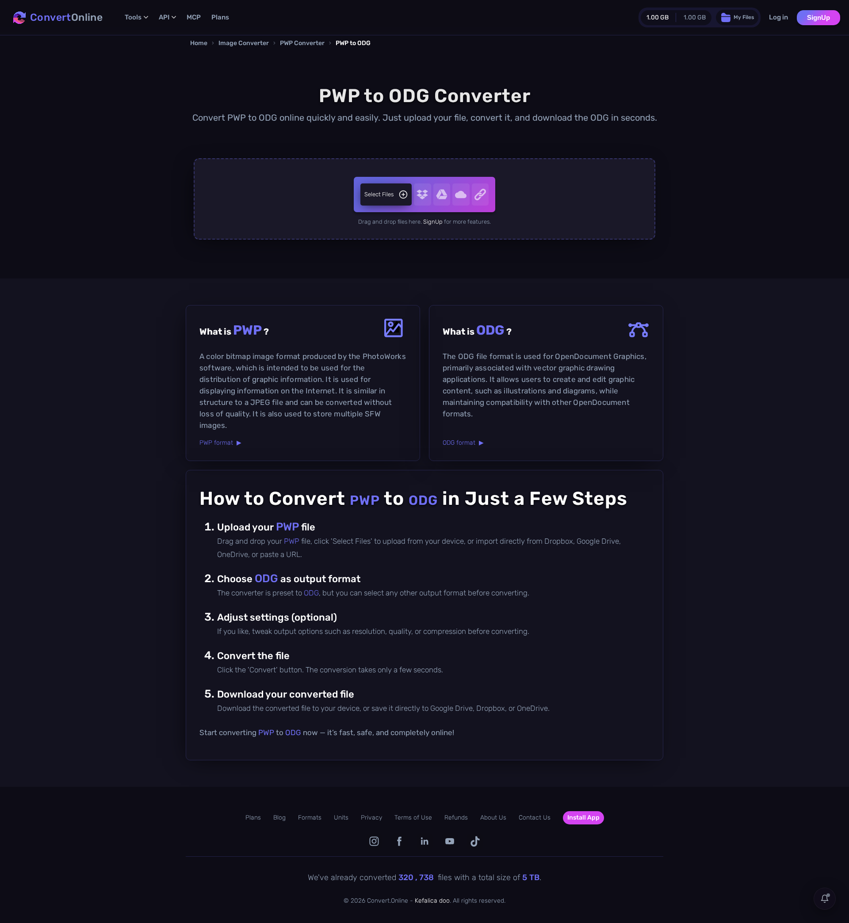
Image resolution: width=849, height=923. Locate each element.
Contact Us (535, 817)
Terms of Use (413, 817)
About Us (493, 817)
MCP (194, 17)
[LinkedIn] (425, 841)
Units (341, 817)
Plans (220, 17)
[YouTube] (450, 841)
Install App (583, 817)
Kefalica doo (432, 900)
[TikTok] (475, 841)
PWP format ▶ (220, 442)
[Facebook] (399, 841)
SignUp (818, 17)
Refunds (456, 817)
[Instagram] (374, 841)
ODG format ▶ (463, 442)
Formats (309, 817)
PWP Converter (302, 43)
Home (198, 43)
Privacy (371, 817)
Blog (279, 817)
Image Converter (243, 43)
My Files (744, 17)
